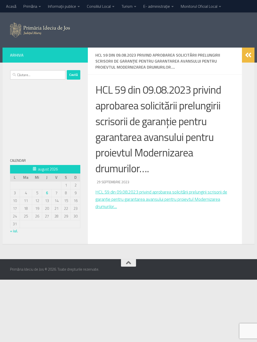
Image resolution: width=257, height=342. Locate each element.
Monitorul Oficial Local (199, 6)
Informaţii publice (62, 6)
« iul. (14, 231)
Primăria (30, 6)
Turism (127, 6)
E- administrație (156, 6)
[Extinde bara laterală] (248, 55)
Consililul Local (99, 6)
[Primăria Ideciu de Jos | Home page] (40, 30)
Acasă (11, 6)
